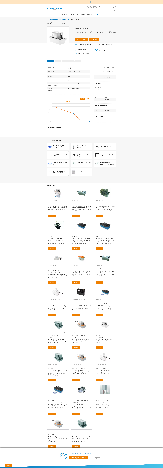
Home (48, 19)
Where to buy (90, 14)
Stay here (97, 458)
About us (108, 7)
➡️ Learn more (93, 2)
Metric (88, 98)
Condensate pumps (54, 19)
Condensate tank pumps (64, 19)
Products (64, 14)
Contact (83, 14)
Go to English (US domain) (78, 458)
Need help (8, 465)
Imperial (82, 98)
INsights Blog (101, 7)
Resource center (74, 14)
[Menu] (96, 14)
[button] (58, 37)
